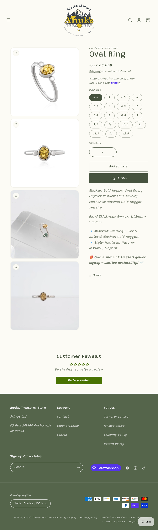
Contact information (114, 518)
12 (111, 133)
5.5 (95, 106)
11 (140, 124)
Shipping (95, 71)
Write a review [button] (79, 380)
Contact (63, 416)
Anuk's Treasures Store (38, 518)
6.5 (123, 106)
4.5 (123, 97)
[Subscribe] (78, 467)
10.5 (125, 124)
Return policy (114, 444)
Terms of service (116, 416)
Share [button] (97, 275)
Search (62, 435)
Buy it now (118, 178)
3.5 (95, 97)
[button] (8, 20)
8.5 (123, 115)
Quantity (95, 143)
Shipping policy (115, 435)
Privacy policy (114, 426)
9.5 (95, 124)
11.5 (96, 133)
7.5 (95, 115)
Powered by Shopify (64, 518)
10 (110, 124)
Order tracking (68, 426)
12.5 (126, 133)
